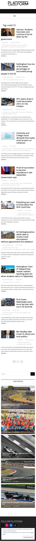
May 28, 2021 (15, 310)
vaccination (33, 249)
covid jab (27, 112)
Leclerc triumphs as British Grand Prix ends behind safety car (17, 478)
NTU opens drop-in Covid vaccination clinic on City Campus (24, 102)
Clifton (17, 112)
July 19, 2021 (13, 180)
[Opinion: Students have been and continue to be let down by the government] (8, 32)
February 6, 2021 (29, 339)
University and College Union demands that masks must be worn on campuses (25, 138)
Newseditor (20, 339)
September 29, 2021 (20, 77)
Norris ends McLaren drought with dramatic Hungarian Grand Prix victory (15, 405)
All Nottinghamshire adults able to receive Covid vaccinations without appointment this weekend (17, 237)
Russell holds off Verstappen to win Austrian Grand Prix (17, 503)
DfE (27, 148)
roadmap (7, 314)
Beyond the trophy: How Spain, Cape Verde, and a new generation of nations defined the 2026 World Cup (17, 428)
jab (8, 79)
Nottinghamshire (17, 249)
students (17, 79)
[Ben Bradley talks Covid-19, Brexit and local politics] (8, 334)
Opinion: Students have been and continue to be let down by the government (17, 34)
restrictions (23, 46)
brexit (19, 342)
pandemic (10, 113)
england (30, 148)
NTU (5, 150)
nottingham (12, 79)
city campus (12, 112)
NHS (4, 185)
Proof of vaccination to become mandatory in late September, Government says (17, 172)
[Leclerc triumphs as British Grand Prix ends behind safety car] (18, 471)
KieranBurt (4, 146)
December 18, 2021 (15, 42)
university (14, 150)
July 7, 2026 (15, 481)
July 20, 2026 (16, 432)
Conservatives (13, 45)
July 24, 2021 (13, 146)
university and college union (24, 150)
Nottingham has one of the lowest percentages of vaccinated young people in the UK (18, 69)
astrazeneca (5, 247)
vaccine (21, 79)
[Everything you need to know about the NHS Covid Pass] (8, 205)
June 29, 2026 (16, 506)
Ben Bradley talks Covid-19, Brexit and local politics (25, 334)
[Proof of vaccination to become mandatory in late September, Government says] (8, 170)
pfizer (28, 249)
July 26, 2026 (16, 407)
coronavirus (22, 112)
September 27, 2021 (20, 109)
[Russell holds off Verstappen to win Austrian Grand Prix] (18, 496)
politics (18, 46)
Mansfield (5, 113)
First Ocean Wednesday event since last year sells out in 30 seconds (24, 303)
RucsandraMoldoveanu (7, 77)
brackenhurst (6, 112)
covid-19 (19, 45)
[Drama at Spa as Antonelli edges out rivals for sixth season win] (18, 447)
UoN (10, 314)
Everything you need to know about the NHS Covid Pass (25, 204)
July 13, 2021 (28, 210)
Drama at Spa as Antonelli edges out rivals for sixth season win (17, 454)
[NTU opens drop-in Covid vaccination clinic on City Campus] (8, 102)
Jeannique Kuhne (7, 407)
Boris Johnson (6, 45)
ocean (17, 312)
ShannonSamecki (6, 310)
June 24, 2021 (18, 245)
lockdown (6, 46)
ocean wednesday (23, 312)
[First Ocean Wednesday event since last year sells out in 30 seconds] (8, 302)
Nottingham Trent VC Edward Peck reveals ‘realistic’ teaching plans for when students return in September (17, 271)
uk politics (29, 344)
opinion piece (12, 46)
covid (17, 183)
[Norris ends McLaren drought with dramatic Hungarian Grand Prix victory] (18, 397)
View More (6, 56)
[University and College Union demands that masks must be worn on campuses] (8, 136)
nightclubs (8, 185)
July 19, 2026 (16, 456)
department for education (19, 148)
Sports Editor (5, 42)
